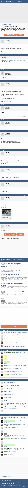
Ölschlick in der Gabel (8, 388)
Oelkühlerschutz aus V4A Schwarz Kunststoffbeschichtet (11, 428)
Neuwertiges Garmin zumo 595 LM (13, 301)
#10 (26, 195)
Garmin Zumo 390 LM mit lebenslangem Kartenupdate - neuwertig (12, 275)
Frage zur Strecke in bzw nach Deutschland (13, 410)
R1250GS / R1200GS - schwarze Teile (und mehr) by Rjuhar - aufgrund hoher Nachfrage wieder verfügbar (15, 435)
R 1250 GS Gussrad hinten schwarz (13, 359)
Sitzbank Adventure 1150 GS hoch (13, 371)
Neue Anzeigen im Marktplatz (8, 350)
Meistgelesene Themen (7, 415)
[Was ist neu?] (24, 1)
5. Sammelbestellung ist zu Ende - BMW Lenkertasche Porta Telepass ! (14, 418)
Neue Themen (4, 380)
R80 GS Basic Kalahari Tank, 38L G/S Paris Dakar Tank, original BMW (15, 449)
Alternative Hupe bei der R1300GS (11, 338)
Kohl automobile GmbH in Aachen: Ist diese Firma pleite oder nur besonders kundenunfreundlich (15, 345)
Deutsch (9, 480)
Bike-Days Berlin (7, 391)
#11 (26, 223)
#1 (26, 38)
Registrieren (14, 326)
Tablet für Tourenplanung (9, 382)
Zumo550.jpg (4, 217)
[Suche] (26, 1)
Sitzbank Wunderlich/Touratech (12, 356)
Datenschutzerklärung (5, 483)
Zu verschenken (9, 454)
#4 (26, 104)
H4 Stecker (6, 400)
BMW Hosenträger (10, 451)
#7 (26, 150)
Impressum (3, 482)
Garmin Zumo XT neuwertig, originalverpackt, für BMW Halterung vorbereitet (11, 265)
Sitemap (8, 482)
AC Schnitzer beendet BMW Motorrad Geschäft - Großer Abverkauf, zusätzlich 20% (14, 407)
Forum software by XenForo (10, 485)
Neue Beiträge (5, 330)
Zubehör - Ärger (7, 397)
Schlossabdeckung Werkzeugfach (11, 342)
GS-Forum (4, 480)
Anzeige (4, 57)
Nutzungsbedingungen (15, 482)
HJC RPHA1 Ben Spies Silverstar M (15, 365)
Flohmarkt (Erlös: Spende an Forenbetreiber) (14, 431)
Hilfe (11, 483)
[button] (1, 1)
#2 (26, 69)
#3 (26, 81)
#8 (26, 167)
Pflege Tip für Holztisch (9, 394)
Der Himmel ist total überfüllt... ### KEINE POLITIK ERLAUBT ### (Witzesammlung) (15, 333)
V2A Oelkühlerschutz (8, 442)
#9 (26, 181)
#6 (26, 130)
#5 (26, 119)
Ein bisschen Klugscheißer (9, 335)
